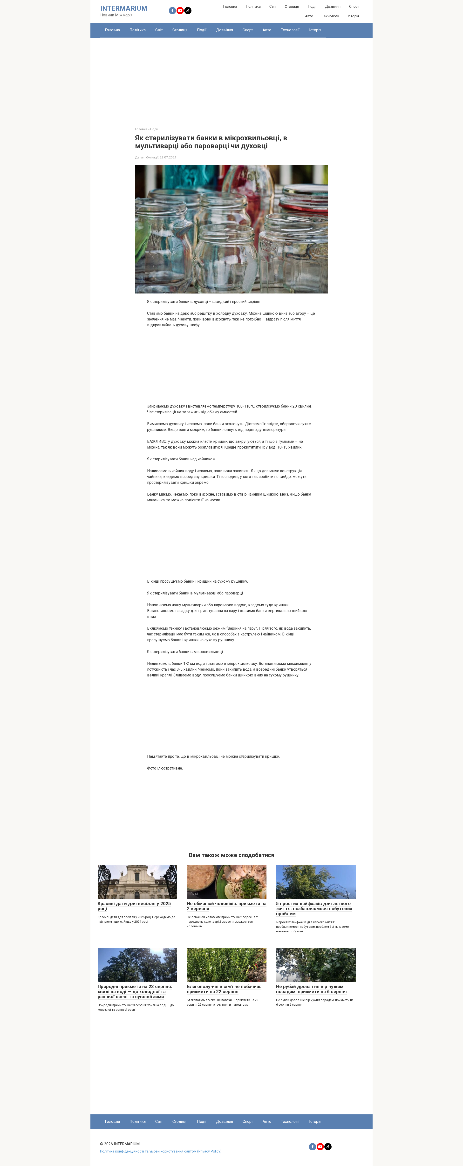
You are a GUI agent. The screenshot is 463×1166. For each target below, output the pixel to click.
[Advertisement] (231, 78)
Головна (230, 6)
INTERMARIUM (123, 8)
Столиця (292, 6)
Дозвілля (332, 6)
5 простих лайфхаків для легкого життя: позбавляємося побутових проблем (314, 908)
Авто (309, 16)
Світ (272, 6)
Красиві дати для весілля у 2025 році (134, 906)
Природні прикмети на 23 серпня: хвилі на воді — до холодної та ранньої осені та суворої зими (135, 991)
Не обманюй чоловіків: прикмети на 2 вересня (226, 906)
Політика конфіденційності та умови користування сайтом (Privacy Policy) (160, 1151)
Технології (330, 16)
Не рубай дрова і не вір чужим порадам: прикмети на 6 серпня (311, 989)
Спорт (354, 6)
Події (312, 6)
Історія (353, 16)
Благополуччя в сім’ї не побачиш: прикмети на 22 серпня (224, 989)
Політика (253, 6)
